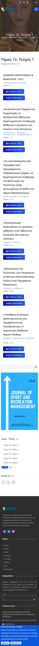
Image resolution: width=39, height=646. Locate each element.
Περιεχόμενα (23, 37)
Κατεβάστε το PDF (14, 91)
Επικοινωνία (8, 569)
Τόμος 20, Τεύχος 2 (10, 445)
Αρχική (3, 37)
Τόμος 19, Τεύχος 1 (10, 458)
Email (4, 594)
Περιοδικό (12, 37)
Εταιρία (6, 549)
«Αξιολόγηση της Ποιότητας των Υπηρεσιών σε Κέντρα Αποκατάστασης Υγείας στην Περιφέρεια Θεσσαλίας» (18, 276)
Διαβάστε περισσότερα (15, 98)
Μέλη (6, 552)
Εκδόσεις (7, 562)
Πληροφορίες (15, 643)
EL (33, 2)
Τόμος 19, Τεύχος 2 (10, 454)
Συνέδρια (7, 556)
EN (36, 2)
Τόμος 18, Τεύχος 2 (10, 463)
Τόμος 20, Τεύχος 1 (10, 449)
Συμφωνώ (5, 643)
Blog (5, 566)
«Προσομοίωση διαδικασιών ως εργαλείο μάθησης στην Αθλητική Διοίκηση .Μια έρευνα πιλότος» (17, 230)
